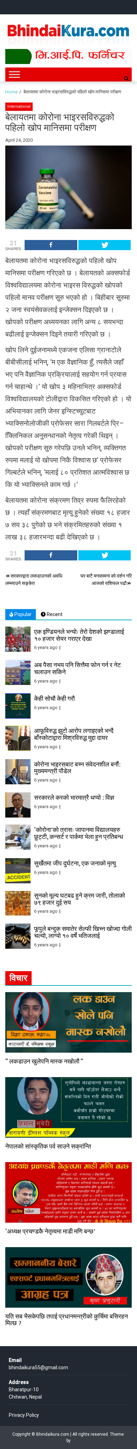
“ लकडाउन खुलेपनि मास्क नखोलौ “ (44, 1061)
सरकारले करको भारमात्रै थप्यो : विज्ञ (74, 797)
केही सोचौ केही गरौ (54, 698)
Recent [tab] (54, 614)
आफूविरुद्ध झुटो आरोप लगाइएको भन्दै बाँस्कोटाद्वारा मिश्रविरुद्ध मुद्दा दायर (73, 734)
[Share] (51, 245)
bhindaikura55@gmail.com (38, 1367)
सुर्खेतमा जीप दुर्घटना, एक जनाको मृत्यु (75, 863)
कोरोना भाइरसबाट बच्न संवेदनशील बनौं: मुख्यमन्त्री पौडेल (77, 767)
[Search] (126, 78)
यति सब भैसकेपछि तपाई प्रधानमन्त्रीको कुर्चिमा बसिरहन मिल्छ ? (66, 1319)
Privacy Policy (24, 1415)
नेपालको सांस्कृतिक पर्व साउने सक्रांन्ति (48, 1146)
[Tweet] (104, 245)
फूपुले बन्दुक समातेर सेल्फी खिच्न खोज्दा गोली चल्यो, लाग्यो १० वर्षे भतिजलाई (83, 932)
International (19, 106)
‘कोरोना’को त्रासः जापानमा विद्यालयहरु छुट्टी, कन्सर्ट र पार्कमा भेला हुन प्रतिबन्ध (78, 833)
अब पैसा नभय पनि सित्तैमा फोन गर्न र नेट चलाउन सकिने (77, 668)
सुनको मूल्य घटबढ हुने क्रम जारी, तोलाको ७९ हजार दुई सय (79, 898)
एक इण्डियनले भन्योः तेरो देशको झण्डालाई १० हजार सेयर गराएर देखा (79, 635)
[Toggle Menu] (14, 74)
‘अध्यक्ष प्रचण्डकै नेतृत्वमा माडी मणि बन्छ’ (50, 1231)
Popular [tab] (22, 614)
